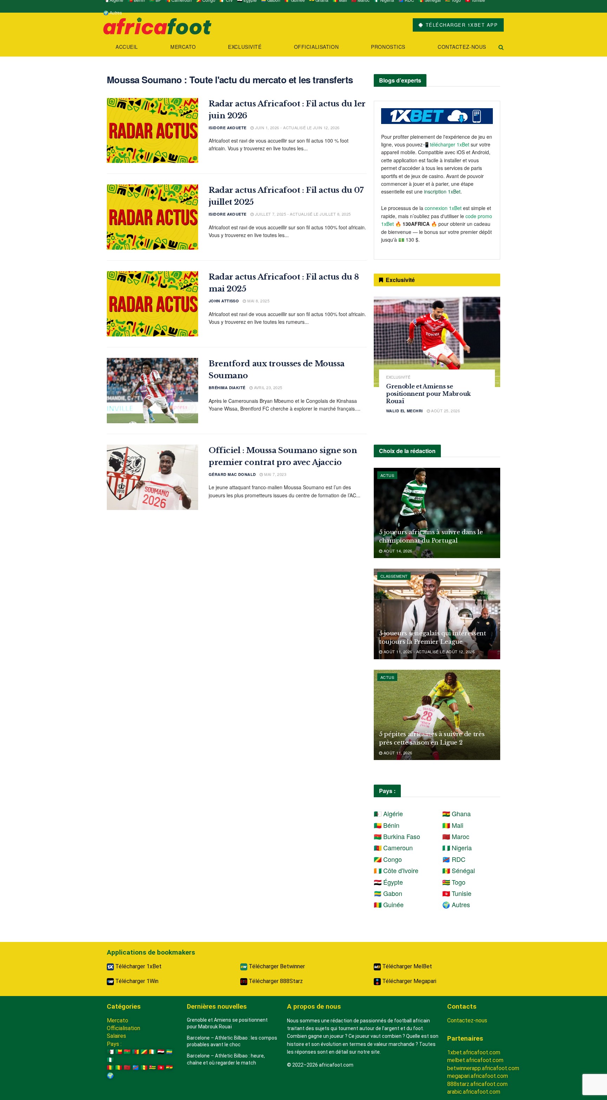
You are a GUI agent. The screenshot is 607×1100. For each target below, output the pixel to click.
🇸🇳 (144, 1067)
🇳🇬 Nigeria (457, 847)
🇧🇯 (118, 1051)
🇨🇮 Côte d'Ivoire (396, 870)
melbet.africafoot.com (475, 1060)
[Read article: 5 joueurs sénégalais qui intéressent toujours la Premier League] (437, 614)
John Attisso (224, 300)
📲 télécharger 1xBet (447, 144)
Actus (387, 475)
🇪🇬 (160, 1051)
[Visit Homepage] (157, 25)
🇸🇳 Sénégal (458, 870)
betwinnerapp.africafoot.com (483, 1068)
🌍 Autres (112, 12)
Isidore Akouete (228, 127)
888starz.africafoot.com (477, 1084)
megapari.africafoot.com (477, 1076)
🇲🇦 (127, 1067)
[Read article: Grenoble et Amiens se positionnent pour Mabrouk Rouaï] (437, 342)
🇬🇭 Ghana (456, 813)
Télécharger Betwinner (276, 966)
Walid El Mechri (404, 410)
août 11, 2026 (397, 752)
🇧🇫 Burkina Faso (397, 836)
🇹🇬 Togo (453, 881)
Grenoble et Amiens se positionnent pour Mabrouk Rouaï (428, 394)
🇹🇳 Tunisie (456, 893)
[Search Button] (501, 47)
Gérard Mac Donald (232, 474)
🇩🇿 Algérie (388, 813)
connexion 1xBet (443, 207)
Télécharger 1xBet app (461, 24)
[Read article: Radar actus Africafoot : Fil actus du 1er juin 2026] (152, 130)
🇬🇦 (169, 1051)
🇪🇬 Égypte (388, 881)
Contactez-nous (462, 46)
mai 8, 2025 (257, 300)
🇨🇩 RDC (453, 859)
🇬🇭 (169, 1067)
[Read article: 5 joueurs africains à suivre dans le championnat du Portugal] (437, 513)
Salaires (116, 1036)
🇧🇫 (127, 1051)
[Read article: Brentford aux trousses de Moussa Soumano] (152, 390)
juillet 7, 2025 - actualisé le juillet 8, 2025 (302, 214)
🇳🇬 (110, 1059)
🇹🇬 (152, 1067)
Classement (393, 576)
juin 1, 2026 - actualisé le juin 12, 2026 (296, 127)
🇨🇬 (144, 1051)
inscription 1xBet (442, 191)
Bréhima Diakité (227, 387)
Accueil (127, 46)
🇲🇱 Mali (452, 825)
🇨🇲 (135, 1051)
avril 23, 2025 (267, 387)
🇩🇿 (110, 1051)
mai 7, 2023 (274, 474)
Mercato (183, 46)
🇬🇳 (110, 1067)
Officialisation (316, 46)
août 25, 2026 (445, 410)
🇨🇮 (152, 1051)
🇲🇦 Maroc (455, 836)
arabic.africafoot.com (473, 1091)
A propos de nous (314, 1006)
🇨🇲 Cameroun (393, 847)
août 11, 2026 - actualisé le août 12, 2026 (428, 651)
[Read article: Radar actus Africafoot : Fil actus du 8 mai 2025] (152, 303)
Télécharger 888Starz (275, 981)
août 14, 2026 (397, 551)
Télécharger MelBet (406, 966)
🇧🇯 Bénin (386, 825)
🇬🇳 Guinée (389, 904)
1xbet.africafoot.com (473, 1052)
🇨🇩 (135, 1067)
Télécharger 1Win (136, 981)
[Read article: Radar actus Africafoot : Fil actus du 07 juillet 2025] (152, 217)
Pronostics (388, 46)
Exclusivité (244, 46)
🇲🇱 (118, 1067)
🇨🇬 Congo (388, 859)
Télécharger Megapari (408, 981)
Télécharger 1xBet (138, 966)
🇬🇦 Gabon (388, 893)
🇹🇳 (160, 1067)
